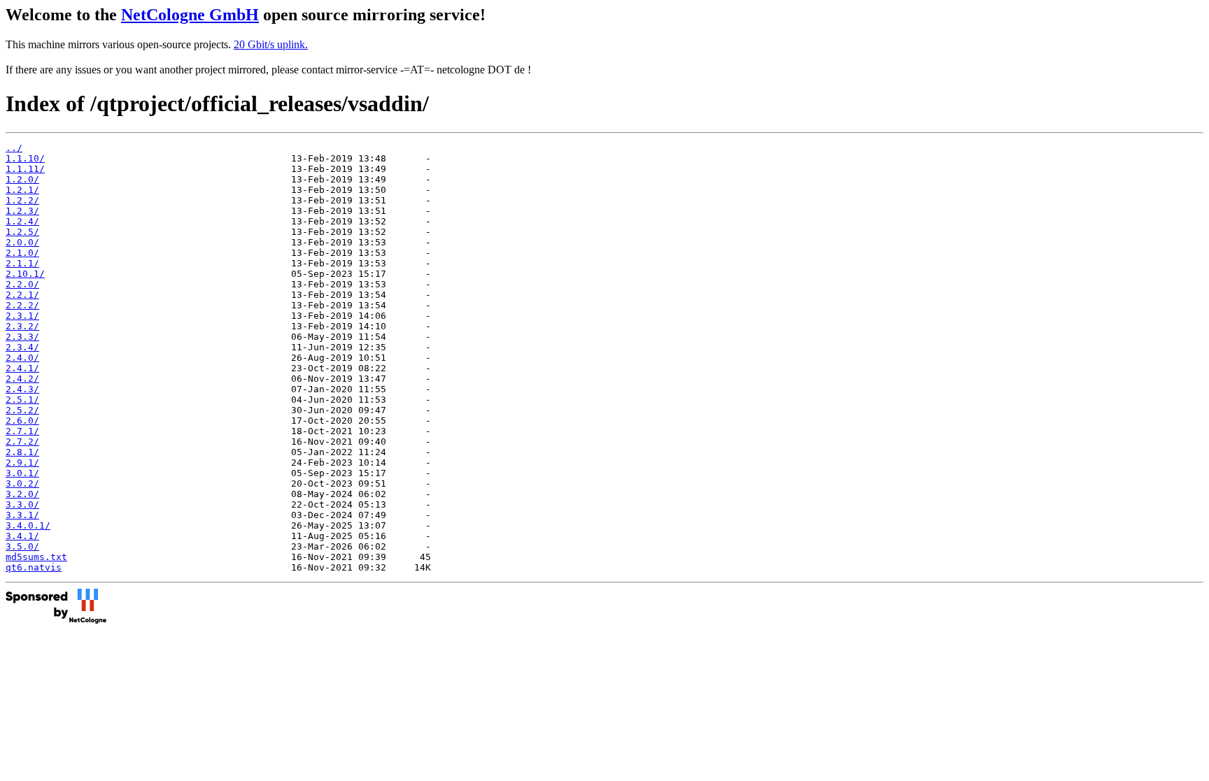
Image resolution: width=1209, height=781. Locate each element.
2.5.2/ (22, 410)
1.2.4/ (22, 221)
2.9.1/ (22, 462)
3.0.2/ (22, 483)
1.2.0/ (22, 179)
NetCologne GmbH (190, 15)
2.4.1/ (22, 368)
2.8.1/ (22, 452)
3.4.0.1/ (28, 525)
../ (14, 148)
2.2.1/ (22, 294)
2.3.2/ (22, 326)
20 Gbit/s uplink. (271, 44)
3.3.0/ (22, 504)
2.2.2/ (22, 305)
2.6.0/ (22, 420)
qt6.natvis (34, 567)
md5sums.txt (36, 557)
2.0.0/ (22, 242)
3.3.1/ (22, 515)
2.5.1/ (22, 399)
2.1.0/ (22, 253)
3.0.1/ (22, 473)
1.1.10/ (25, 158)
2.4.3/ (22, 389)
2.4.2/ (22, 378)
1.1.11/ (25, 169)
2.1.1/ (22, 263)
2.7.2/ (22, 441)
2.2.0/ (22, 284)
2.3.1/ (22, 315)
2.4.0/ (22, 357)
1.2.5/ (22, 232)
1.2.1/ (22, 190)
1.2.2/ (22, 200)
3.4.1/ (22, 536)
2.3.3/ (22, 336)
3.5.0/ (22, 546)
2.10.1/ (25, 273)
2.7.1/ (22, 431)
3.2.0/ (22, 494)
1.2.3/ (22, 211)
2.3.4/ (22, 347)
